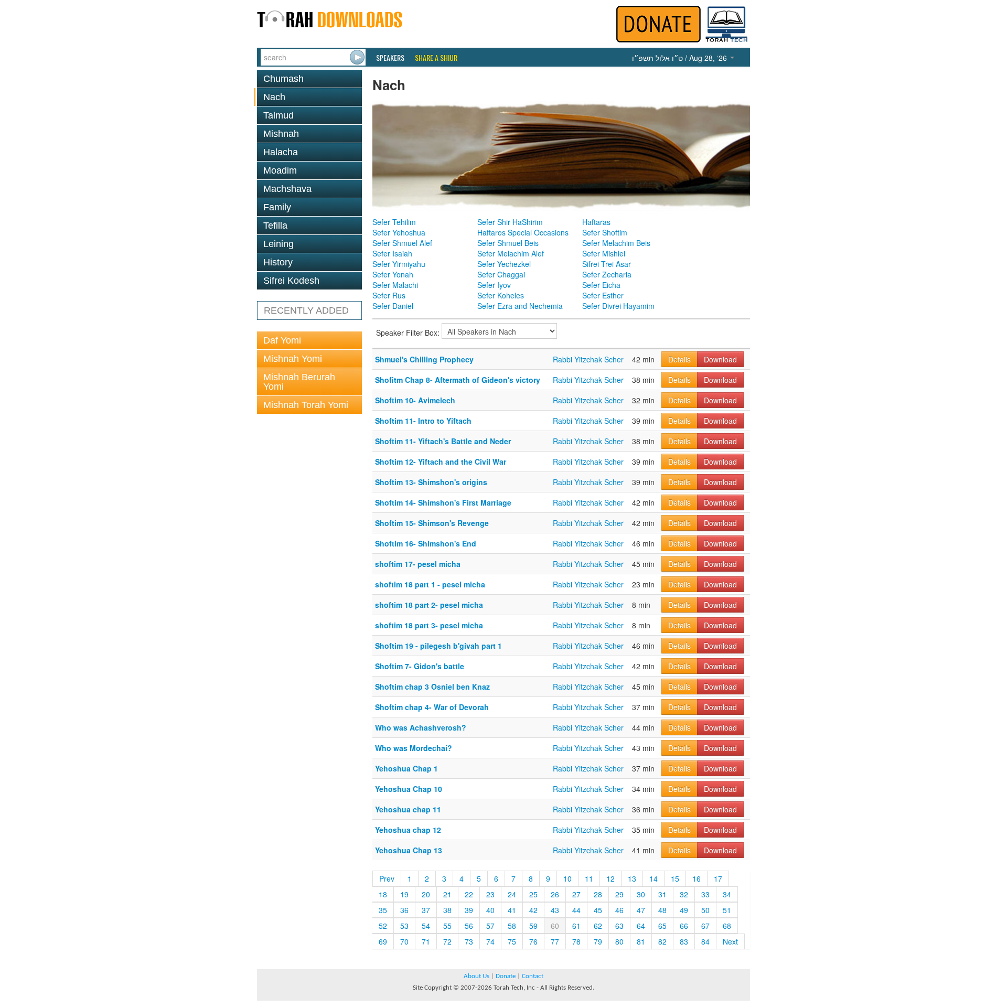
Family (277, 207)
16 (696, 878)
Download (720, 359)
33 (705, 894)
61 (576, 925)
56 (469, 925)
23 (490, 894)
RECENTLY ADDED (306, 310)
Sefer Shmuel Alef (402, 243)
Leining (278, 244)
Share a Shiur (436, 57)
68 (727, 925)
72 (447, 941)
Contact (532, 976)
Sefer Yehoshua (398, 232)
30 (641, 894)
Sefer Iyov (494, 285)
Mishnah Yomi (292, 358)
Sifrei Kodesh (291, 280)
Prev (386, 878)
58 (512, 925)
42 (533, 910)
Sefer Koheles (500, 295)
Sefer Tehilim (394, 222)
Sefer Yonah (392, 274)
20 (426, 894)
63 (619, 925)
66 (684, 925)
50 (705, 910)
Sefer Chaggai (501, 274)
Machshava (287, 189)
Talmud (278, 115)
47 (641, 910)
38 (447, 910)
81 (641, 941)
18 (383, 894)
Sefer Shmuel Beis (508, 243)
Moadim (280, 170)
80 (619, 941)
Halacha (280, 152)
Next (730, 941)
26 (555, 894)
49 (684, 910)
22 (469, 894)
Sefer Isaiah (392, 253)
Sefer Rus (388, 295)
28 (598, 894)
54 (426, 925)
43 (555, 910)
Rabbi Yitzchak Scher (588, 359)
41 (512, 910)
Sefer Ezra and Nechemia (520, 306)
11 (589, 878)
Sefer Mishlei (603, 253)
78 (576, 941)
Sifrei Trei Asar (606, 264)
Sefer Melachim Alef (510, 253)
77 (555, 941)
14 (653, 878)
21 (447, 894)
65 (662, 925)
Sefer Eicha (601, 285)
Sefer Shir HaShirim (510, 222)
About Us (476, 976)
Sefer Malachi (395, 285)
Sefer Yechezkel (504, 264)
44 (576, 910)
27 (576, 894)
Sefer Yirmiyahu (398, 264)
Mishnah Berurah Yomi (299, 382)
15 (675, 878)
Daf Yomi (282, 340)
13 (632, 878)
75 (512, 941)
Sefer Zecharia (606, 274)
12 (610, 878)
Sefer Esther (603, 295)
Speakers (390, 57)
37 (426, 910)
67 (705, 925)
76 (533, 941)
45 (598, 910)
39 (469, 910)
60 (555, 925)
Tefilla (275, 225)
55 (447, 925)
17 (718, 878)
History (278, 262)
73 (469, 941)
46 (619, 910)
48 (662, 910)
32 (684, 894)
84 (705, 941)
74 (490, 941)
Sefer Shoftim (604, 232)
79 (598, 941)
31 (662, 894)
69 (383, 941)
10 (567, 878)
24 (512, 894)
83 (684, 941)
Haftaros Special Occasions (523, 232)
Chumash (283, 78)
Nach (274, 97)
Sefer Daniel (392, 306)
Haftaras (596, 222)
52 (383, 925)
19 (404, 894)
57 (490, 925)
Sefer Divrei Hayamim (618, 306)
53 (404, 925)
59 (533, 925)
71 (426, 941)
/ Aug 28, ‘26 (680, 57)
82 (662, 941)
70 (404, 941)
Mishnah (281, 133)
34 (727, 894)
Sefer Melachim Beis (616, 243)
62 (598, 925)
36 (404, 910)
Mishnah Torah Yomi (305, 405)
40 (490, 910)
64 (641, 925)
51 (727, 910)
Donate (506, 976)
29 (619, 894)
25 (533, 894)
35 (383, 910)
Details (679, 359)
